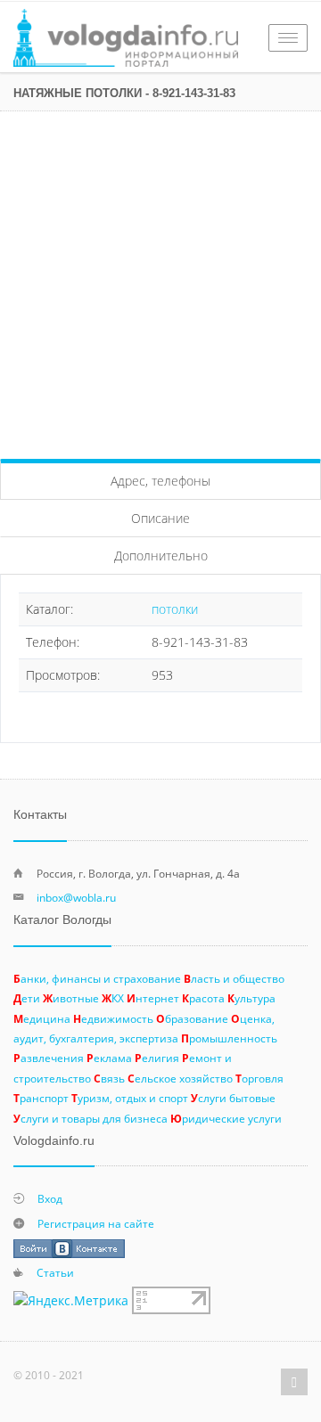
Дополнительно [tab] (161, 555)
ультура (251, 998)
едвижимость (113, 1018)
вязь (109, 1078)
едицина (41, 1018)
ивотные (71, 998)
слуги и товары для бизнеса (90, 1118)
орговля (259, 1078)
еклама (109, 1057)
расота (203, 998)
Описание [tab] (160, 518)
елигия (157, 1057)
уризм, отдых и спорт (129, 1098)
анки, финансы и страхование (97, 978)
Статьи (55, 1272)
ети (26, 998)
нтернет (153, 998)
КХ (113, 998)
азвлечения (48, 1057)
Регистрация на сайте (95, 1223)
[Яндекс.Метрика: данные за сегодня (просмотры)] (70, 1301)
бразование (192, 1018)
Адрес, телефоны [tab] (160, 480)
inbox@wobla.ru (76, 897)
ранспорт (41, 1098)
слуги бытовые (233, 1098)
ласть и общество (234, 978)
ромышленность (229, 1038)
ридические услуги (226, 1118)
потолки (175, 609)
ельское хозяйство (180, 1078)
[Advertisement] (160, 280)
